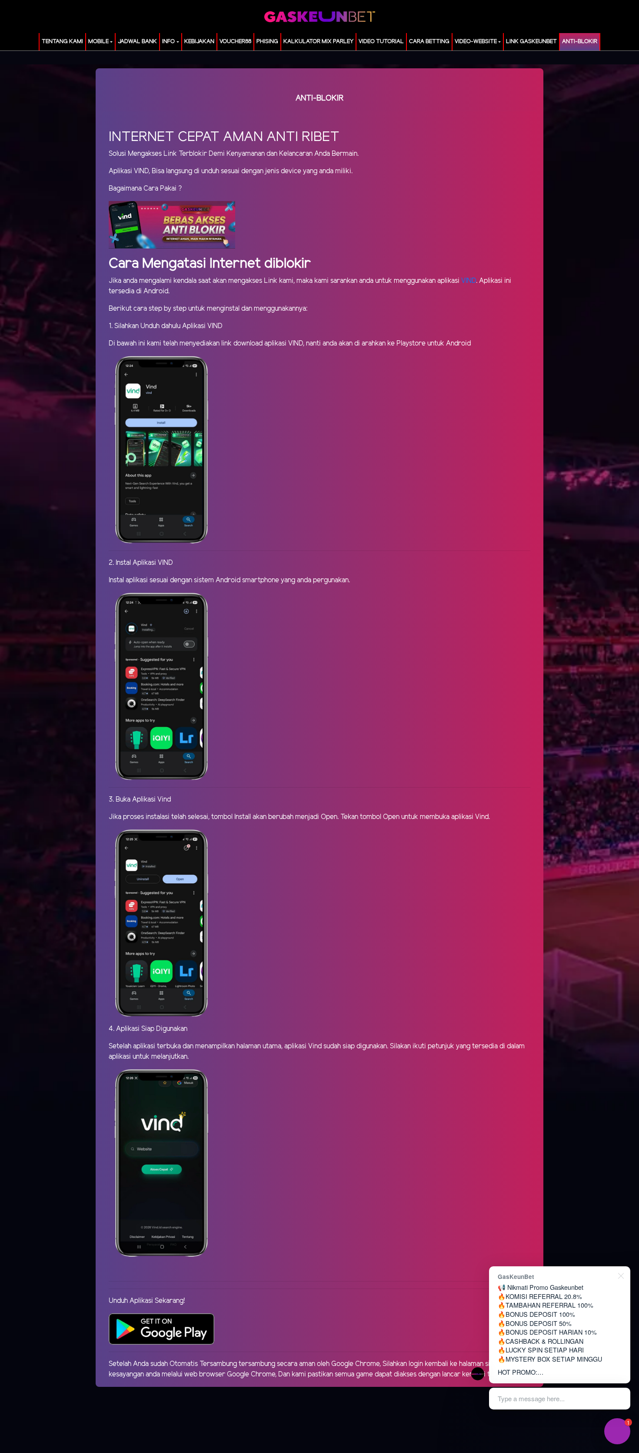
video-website (476, 41)
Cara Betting (429, 41)
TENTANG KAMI (62, 41)
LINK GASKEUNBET (531, 41)
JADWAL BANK (137, 41)
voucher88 (235, 41)
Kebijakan (199, 41)
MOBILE (98, 41)
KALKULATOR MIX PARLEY (318, 41)
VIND (468, 281)
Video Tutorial (381, 41)
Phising (267, 41)
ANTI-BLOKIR (579, 41)
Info (168, 41)
